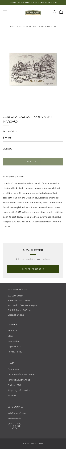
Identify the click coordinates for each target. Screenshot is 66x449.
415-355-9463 (14, 418)
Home (13, 27)
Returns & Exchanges (19, 379)
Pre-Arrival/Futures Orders (21, 374)
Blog (10, 336)
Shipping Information (19, 390)
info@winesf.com (17, 413)
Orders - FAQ (14, 385)
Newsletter (13, 341)
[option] (33, 69)
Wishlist (12, 395)
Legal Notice (14, 346)
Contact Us (13, 369)
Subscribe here (31, 269)
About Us (12, 330)
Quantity (7, 148)
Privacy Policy (15, 351)
